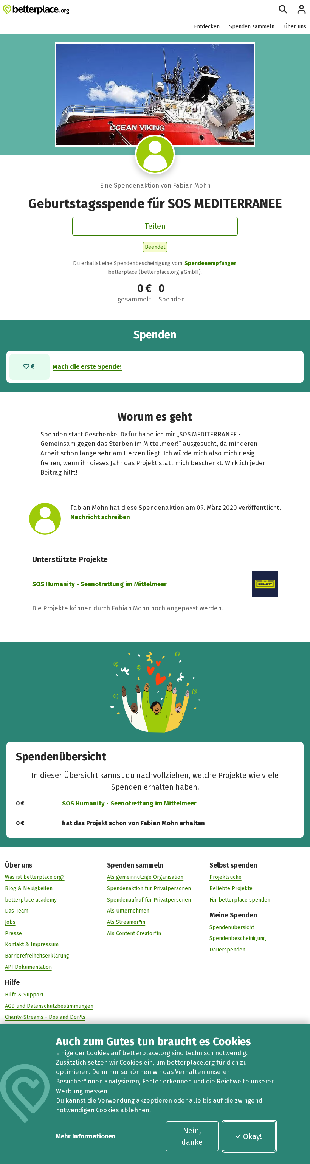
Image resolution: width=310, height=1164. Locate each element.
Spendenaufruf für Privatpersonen (149, 900)
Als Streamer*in (126, 922)
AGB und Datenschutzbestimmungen (49, 1006)
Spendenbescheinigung (237, 938)
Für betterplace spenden (239, 900)
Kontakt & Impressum (32, 944)
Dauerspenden (227, 950)
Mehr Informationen (86, 1136)
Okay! (252, 1136)
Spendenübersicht (231, 927)
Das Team (16, 911)
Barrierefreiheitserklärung (37, 956)
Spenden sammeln (251, 26)
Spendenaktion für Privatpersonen (149, 888)
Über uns (295, 26)
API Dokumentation (28, 967)
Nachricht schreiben (100, 517)
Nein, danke (192, 1136)
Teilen (155, 226)
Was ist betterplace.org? (35, 877)
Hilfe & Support (24, 995)
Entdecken (207, 26)
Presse (13, 933)
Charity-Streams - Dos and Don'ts (45, 1017)
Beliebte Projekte (231, 888)
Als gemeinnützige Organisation (145, 877)
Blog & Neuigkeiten (29, 888)
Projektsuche (225, 877)
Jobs (10, 922)
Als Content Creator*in (134, 933)
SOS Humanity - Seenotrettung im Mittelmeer (99, 584)
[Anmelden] (301, 9)
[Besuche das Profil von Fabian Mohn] (155, 154)
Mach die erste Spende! (87, 366)
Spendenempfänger (210, 263)
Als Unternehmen (128, 911)
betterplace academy (31, 900)
